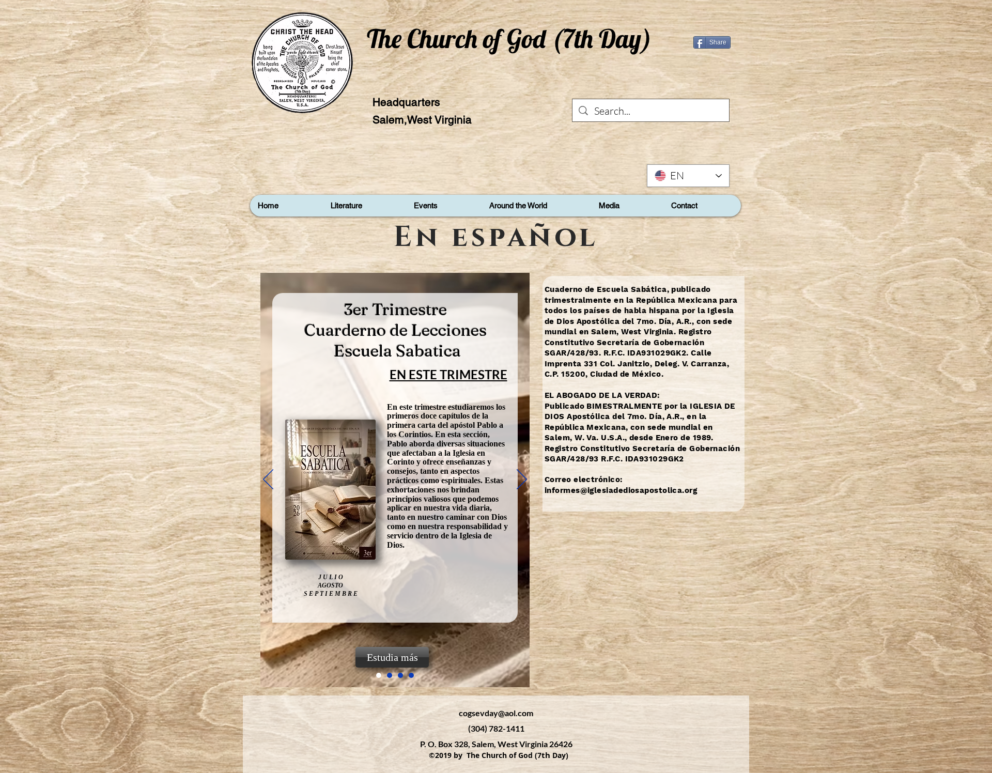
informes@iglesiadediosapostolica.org (621, 490)
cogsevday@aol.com (496, 713)
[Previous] (268, 480)
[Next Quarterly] (378, 675)
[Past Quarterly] (400, 675)
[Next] (522, 480)
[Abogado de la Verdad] (411, 675)
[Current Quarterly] (389, 675)
